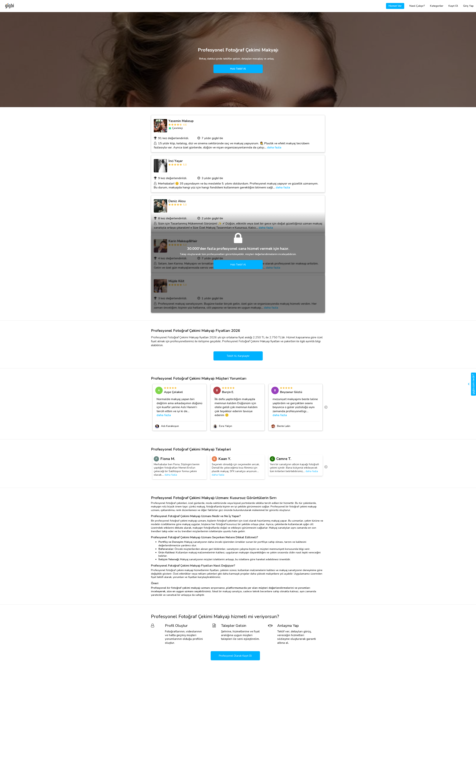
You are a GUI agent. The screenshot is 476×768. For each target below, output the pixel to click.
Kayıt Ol (453, 6)
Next (326, 407)
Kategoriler (436, 6)
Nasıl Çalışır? (417, 6)
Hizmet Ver (395, 6)
